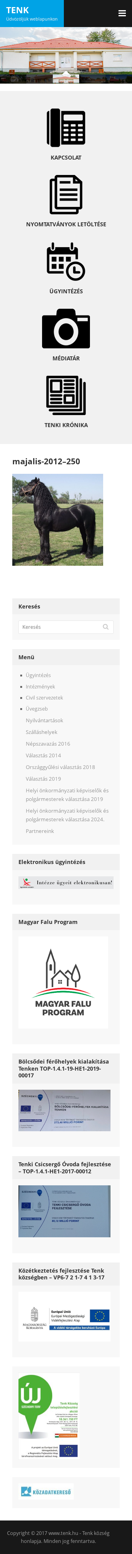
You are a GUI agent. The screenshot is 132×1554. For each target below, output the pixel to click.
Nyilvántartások (44, 720)
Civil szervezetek (44, 697)
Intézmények (40, 686)
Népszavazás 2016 (48, 743)
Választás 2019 (43, 778)
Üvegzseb (37, 708)
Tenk (17, 10)
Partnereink (40, 830)
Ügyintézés (38, 675)
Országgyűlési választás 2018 (60, 767)
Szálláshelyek (41, 731)
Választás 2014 (43, 755)
